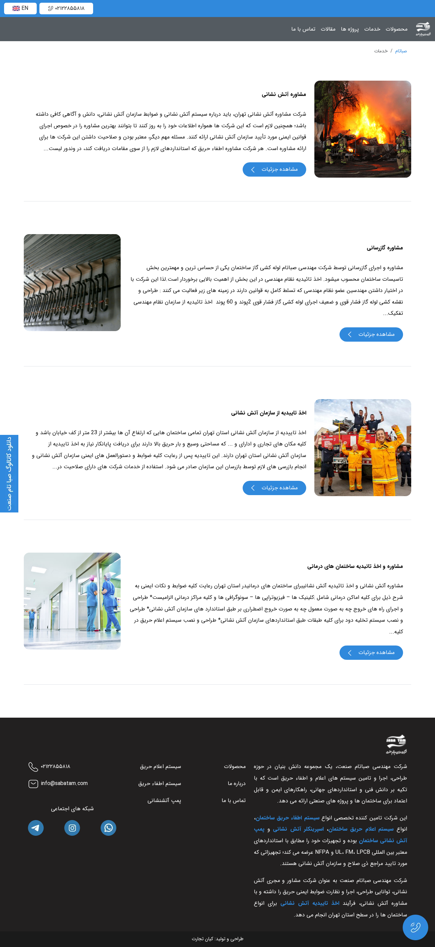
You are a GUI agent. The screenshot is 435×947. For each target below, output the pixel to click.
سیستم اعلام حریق (160, 766)
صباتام (401, 51)
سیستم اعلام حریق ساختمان (361, 829)
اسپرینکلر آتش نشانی (298, 829)
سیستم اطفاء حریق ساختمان (287, 818)
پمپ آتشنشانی (164, 800)
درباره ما (237, 783)
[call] (415, 927)
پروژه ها (350, 29)
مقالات (328, 29)
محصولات (396, 29)
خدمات (372, 29)
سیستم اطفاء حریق (159, 783)
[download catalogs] (9, 473)
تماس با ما (303, 29)
